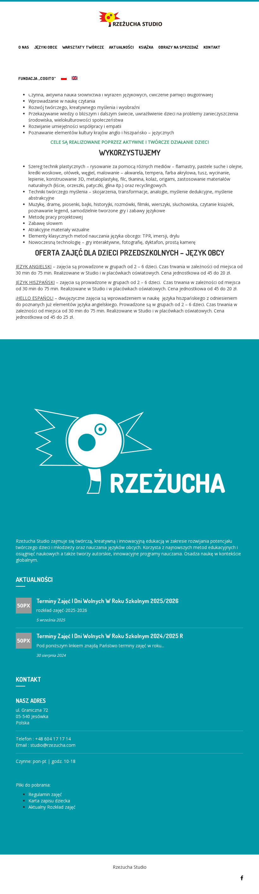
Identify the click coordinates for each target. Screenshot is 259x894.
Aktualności (121, 47)
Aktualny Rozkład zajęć (51, 807)
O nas (23, 47)
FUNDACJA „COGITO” (37, 78)
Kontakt (211, 47)
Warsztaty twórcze (83, 47)
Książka (146, 47)
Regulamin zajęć (45, 794)
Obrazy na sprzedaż (178, 47)
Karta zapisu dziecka (49, 801)
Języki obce (45, 47)
